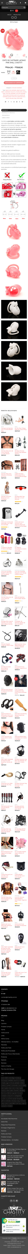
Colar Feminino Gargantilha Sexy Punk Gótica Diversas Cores (20, 691)
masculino (10, 1095)
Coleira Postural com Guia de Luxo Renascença (7, 876)
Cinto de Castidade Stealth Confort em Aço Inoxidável (6, 573)
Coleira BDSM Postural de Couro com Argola (20, 876)
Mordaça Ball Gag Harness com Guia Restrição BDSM (6, 830)
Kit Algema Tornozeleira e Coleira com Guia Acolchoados (20, 549)
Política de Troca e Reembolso (10, 1054)
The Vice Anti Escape (7, 1069)
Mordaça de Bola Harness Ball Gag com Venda (19, 808)
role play (11, 98)
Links (2, 1035)
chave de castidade (10, 93)
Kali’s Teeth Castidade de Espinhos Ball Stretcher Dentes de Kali (7, 761)
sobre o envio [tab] (6, 117)
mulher (3, 1098)
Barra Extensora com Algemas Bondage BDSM (7, 853)
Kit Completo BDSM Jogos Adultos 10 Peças (20, 853)
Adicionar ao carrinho (14, 82)
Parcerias (4, 1045)
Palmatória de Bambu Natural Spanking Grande (21, 715)
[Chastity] (11, 2)
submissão (19, 98)
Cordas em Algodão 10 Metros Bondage (6, 548)
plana (7, 98)
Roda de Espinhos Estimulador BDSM (20, 597)
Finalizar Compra (6, 1026)
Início (9, 14)
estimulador (10, 1090)
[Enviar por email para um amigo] (14, 102)
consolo (8, 1085)
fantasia (17, 1090)
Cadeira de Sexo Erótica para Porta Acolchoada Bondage (20, 475)
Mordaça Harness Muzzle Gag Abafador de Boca (20, 452)
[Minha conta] (20, 2)
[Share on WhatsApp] (5, 102)
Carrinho (3, 1023)
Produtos (17, 14)
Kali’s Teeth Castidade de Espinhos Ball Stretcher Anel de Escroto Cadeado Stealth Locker (7, 949)
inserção (4, 1095)
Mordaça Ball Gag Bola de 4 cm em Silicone (19, 498)
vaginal (24, 1103)
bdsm (2, 91)
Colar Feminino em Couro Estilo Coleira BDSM (6, 738)
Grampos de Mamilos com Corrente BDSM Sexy (7, 430)
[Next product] (12, 17)
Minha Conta (5, 1038)
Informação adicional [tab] (8, 112)
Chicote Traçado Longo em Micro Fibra (7, 644)
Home (3, 1029)
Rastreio (3, 1060)
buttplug (18, 1077)
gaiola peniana (21, 96)
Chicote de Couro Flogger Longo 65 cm (21, 667)
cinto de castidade (20, 93)
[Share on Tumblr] (19, 102)
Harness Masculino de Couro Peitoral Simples (7, 598)
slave (6, 1103)
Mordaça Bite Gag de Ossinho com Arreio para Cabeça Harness (7, 623)
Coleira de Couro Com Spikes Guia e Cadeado (21, 974)
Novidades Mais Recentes (9, 1118)
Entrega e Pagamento (8, 1128)
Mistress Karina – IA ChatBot (10, 1042)
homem (20, 1093)
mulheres (9, 1098)
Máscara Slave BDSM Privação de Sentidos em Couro (7, 691)
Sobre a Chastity (6, 1066)
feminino (4, 1093)
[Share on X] (11, 102)
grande (14, 1093)
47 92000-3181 (5, 1004)
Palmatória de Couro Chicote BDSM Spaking (7, 808)
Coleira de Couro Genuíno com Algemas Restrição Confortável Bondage (20, 524)
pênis (3, 1100)
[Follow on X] (13, 10)
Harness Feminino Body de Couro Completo (6, 498)
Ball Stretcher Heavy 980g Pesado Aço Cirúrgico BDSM (20, 645)
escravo (3, 1090)
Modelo (3, 72)
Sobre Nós (4, 1121)
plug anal (19, 1098)
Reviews (3, 1063)
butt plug (4, 1080)
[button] (2, 3)
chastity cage (5, 1083)
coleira (3, 1085)
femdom (22, 1090)
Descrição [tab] (5, 110)
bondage (12, 1077)
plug (14, 1098)
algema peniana (21, 90)
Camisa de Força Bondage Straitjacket (20, 924)
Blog (2, 1020)
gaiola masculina (12, 96)
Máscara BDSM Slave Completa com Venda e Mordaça (21, 738)
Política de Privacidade (8, 1051)
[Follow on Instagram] (11, 10)
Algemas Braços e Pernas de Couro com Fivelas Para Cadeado (7, 715)
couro (20, 1085)
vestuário (4, 1106)
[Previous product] (15, 17)
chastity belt (19, 91)
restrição (8, 1100)
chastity (22, 1080)
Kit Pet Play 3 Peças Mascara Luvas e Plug (20, 429)
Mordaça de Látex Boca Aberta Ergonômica (6, 668)
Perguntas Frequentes (8, 1125)
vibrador (10, 1106)
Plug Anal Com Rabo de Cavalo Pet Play (7, 784)
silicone (23, 1100)
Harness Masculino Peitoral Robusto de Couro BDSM (6, 899)
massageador (17, 1095)
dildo (24, 1085)
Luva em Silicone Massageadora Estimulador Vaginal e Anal (21, 899)
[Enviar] (24, 7)
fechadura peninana (14, 95)
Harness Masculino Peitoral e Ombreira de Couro (6, 475)
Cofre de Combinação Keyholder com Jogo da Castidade (7, 523)
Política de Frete (6, 1048)
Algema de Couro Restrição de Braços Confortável (6, 925)
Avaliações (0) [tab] (6, 115)
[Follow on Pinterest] (17, 1201)
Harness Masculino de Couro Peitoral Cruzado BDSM (7, 452)
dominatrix (12, 1088)
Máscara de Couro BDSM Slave (19, 947)
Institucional (5, 1032)
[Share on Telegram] (22, 102)
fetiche (9, 1093)
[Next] (24, 39)
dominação (6, 95)
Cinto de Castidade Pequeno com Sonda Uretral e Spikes (20, 573)
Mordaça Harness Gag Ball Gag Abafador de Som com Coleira (21, 761)
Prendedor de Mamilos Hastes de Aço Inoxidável (20, 623)
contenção (14, 1085)
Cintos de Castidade (17, 87)
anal (3, 1077)
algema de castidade (10, 90)
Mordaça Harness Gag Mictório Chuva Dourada (21, 785)
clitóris (22, 1083)
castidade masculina (10, 91)
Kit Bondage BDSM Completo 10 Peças (20, 829)
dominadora (5, 1088)
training (18, 1103)
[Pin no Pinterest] (17, 102)
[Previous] (3, 39)
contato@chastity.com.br (9, 997)
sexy (19, 1100)
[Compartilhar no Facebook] (8, 102)
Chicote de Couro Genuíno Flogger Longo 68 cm (6, 974)
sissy (15, 98)
